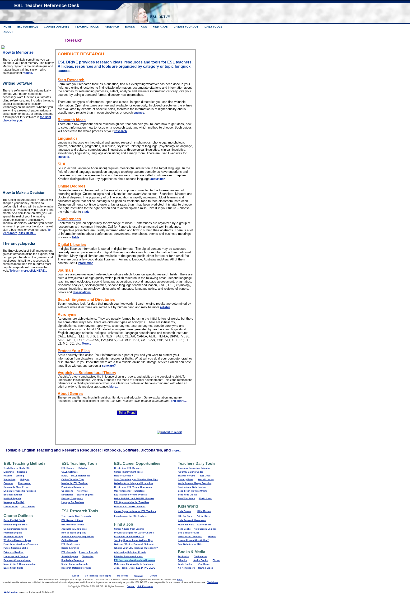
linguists (63, 156)
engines (139, 112)
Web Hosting (11, 592)
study (85, 211)
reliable (165, 307)
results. (28, 73)
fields (75, 237)
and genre (177, 401)
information (85, 263)
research (120, 131)
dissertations (82, 292)
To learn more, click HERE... (27, 231)
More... (86, 343)
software (108, 365)
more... (176, 450)
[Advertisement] (32, 155)
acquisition (157, 179)
